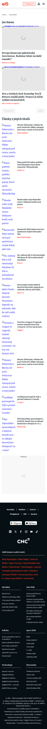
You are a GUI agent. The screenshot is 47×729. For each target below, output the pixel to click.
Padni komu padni (8, 649)
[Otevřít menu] (43, 3)
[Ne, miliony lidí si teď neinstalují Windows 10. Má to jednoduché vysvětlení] (9, 267)
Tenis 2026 (30, 647)
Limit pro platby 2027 (34, 678)
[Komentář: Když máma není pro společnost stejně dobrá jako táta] (9, 239)
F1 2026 (29, 650)
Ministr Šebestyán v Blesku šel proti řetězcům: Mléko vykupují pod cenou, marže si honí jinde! (30, 127)
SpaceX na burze (8, 671)
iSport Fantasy (15, 563)
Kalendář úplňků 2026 (9, 607)
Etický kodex (10, 723)
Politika (5, 630)
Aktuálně (6, 587)
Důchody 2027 (31, 681)
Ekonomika (31, 665)
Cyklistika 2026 (31, 657)
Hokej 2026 (30, 643)
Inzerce (33, 510)
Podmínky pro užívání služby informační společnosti (22, 711)
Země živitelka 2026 (33, 688)
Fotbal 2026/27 (31, 640)
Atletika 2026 (31, 653)
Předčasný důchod (33, 671)
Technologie (7, 665)
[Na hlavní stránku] (5, 4)
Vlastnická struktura (31, 717)
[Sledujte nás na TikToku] (37, 532)
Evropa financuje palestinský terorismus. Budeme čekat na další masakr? (21, 56)
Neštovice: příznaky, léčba (11, 597)
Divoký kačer (6, 656)
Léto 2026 (30, 587)
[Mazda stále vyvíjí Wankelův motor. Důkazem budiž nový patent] (9, 211)
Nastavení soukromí (15, 717)
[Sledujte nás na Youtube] (31, 532)
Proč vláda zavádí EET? (10, 646)
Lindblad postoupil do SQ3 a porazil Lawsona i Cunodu (29, 398)
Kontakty (10, 510)
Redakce (22, 510)
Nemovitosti (14, 567)
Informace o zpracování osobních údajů (19, 714)
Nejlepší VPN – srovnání (10, 685)
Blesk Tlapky (23, 559)
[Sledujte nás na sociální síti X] (15, 532)
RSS (25, 514)
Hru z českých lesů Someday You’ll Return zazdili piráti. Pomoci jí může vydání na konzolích (22, 96)
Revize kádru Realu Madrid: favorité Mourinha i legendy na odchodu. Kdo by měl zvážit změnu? (30, 287)
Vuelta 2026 (29, 578)
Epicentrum (6, 593)
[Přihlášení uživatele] (38, 3)
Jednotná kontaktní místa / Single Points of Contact (23, 720)
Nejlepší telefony (8, 675)
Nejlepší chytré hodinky (10, 681)
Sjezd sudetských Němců (11, 642)
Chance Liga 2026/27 (13, 578)
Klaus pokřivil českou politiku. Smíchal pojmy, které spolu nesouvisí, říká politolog (30, 164)
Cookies (38, 714)
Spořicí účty (30, 675)
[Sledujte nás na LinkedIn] (10, 532)
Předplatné (14, 514)
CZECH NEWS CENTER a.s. (32, 698)
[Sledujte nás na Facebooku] (21, 532)
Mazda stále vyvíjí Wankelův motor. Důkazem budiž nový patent (29, 202)
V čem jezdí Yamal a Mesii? (11, 600)
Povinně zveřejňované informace (29, 723)
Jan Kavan (13, 15)
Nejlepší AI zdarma (8, 678)
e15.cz (4, 15)
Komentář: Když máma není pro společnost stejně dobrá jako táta (30, 231)
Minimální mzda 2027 (34, 685)
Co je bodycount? (8, 610)
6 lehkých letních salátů (34, 622)
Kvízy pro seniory (8, 604)
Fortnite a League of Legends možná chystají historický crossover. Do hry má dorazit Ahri (29, 324)
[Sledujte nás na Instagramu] (26, 532)
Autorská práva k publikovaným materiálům (23, 709)
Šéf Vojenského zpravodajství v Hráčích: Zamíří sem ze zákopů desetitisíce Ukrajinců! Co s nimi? (30, 421)
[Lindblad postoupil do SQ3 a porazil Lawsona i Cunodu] (9, 405)
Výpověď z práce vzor (9, 652)
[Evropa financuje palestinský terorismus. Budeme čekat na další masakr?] (23, 38)
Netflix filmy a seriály (9, 688)
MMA (28, 637)
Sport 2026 (31, 630)
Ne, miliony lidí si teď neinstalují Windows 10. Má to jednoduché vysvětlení (31, 257)
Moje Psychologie (9, 559)
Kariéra (34, 514)
